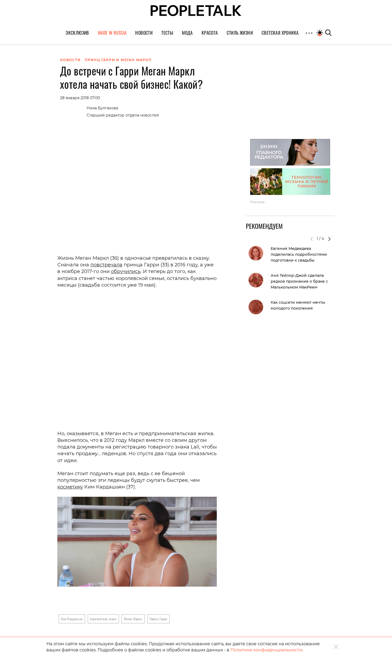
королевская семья (103, 618)
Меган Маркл (133, 618)
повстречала (106, 265)
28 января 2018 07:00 (80, 97)
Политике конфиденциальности (266, 649)
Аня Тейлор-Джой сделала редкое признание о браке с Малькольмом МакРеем (299, 281)
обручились (126, 271)
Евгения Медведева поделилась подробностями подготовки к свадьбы (299, 254)
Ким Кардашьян (72, 618)
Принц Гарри (158, 618)
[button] (329, 239)
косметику (70, 487)
